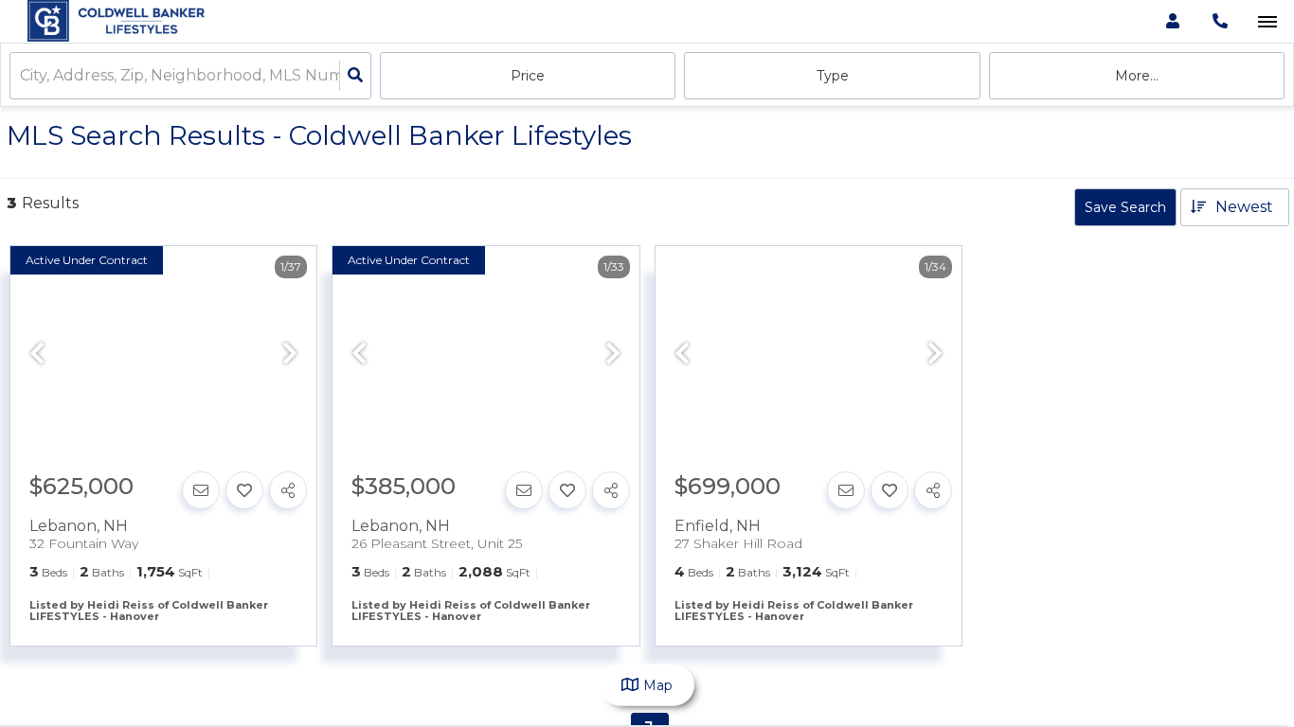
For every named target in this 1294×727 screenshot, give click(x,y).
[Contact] (201, 490)
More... (1137, 75)
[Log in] (1172, 21)
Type (833, 75)
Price (528, 75)
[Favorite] (244, 490)
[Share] (288, 490)
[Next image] (289, 355)
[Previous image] (36, 355)
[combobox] (22, 76)
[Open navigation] (1267, 22)
